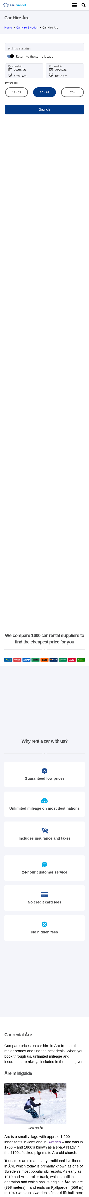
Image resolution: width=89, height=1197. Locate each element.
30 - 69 (44, 92)
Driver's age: (11, 82)
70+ (72, 92)
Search (44, 109)
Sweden (54, 1142)
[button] (74, 5)
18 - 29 (16, 92)
